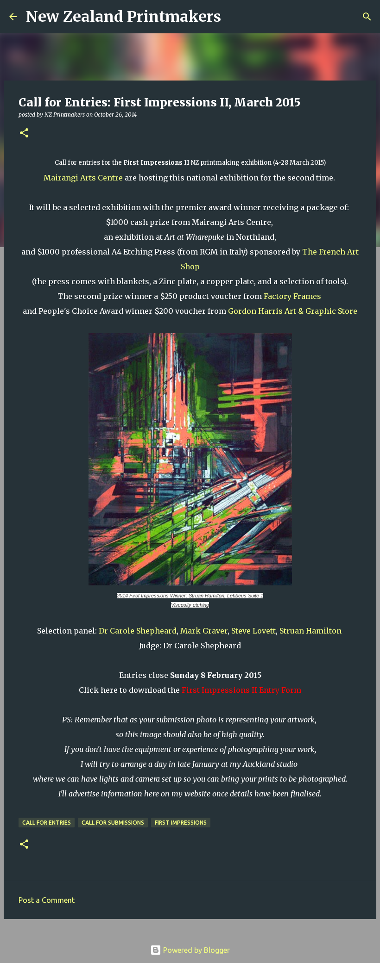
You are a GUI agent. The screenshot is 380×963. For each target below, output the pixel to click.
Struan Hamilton (311, 630)
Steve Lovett (253, 630)
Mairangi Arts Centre (83, 177)
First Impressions (181, 823)
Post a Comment (47, 900)
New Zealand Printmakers (123, 16)
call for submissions (113, 823)
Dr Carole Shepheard (138, 630)
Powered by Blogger (195, 950)
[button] (24, 133)
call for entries (46, 823)
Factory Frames (292, 296)
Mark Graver (204, 630)
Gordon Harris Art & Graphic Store (292, 311)
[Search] (234, 17)
